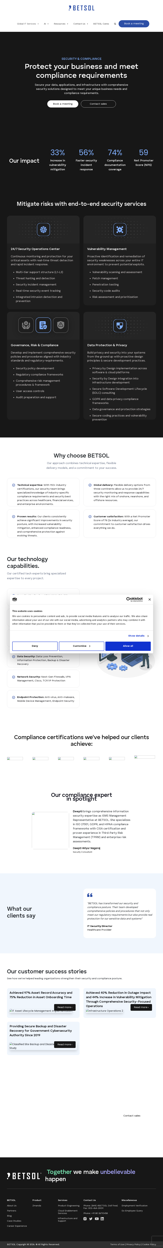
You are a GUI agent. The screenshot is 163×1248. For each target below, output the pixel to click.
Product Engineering (68, 1206)
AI (45, 24)
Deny (35, 646)
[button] (134, 23)
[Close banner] (150, 599)
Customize (79, 646)
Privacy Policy (133, 1244)
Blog (9, 1216)
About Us (12, 1206)
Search (115, 24)
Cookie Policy (149, 1244)
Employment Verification (135, 1206)
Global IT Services (26, 24)
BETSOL (11, 1244)
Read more (64, 1007)
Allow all (128, 646)
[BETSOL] (81, 8)
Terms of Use (117, 1244)
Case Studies (14, 1221)
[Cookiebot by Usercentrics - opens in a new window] (129, 599)
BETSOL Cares (101, 24)
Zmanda (36, 1206)
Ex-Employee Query (132, 1211)
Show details (136, 636)
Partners (11, 1211)
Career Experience (17, 1226)
